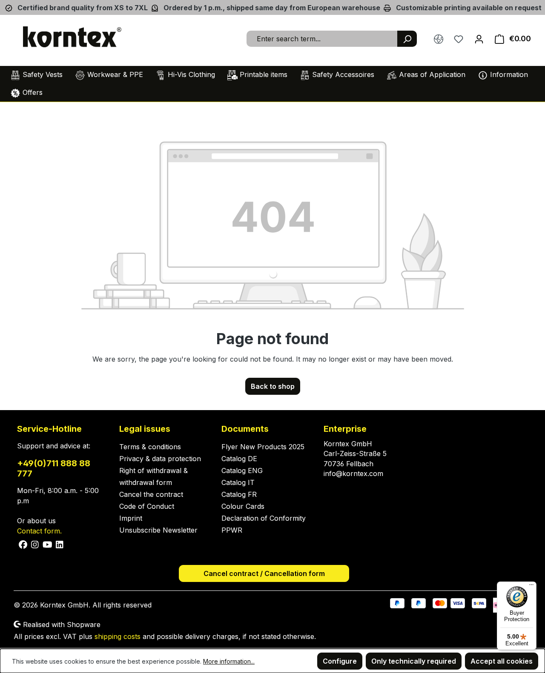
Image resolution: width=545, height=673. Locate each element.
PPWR (231, 530)
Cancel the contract (151, 494)
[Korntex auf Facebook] (23, 544)
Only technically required (413, 661)
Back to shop (273, 386)
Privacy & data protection (160, 458)
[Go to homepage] (72, 37)
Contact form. (39, 531)
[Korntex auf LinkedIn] (58, 544)
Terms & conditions (150, 446)
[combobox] (322, 39)
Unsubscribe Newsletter (158, 530)
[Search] (407, 39)
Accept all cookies (501, 661)
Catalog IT (238, 482)
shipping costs (118, 636)
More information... (229, 661)
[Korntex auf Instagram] (35, 544)
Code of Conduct (146, 506)
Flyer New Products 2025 (262, 446)
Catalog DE (239, 458)
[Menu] (531, 587)
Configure (340, 661)
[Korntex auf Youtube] (47, 544)
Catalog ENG (242, 470)
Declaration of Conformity (263, 518)
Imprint (130, 518)
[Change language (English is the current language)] (438, 39)
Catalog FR (239, 494)
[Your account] (479, 38)
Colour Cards (242, 506)
